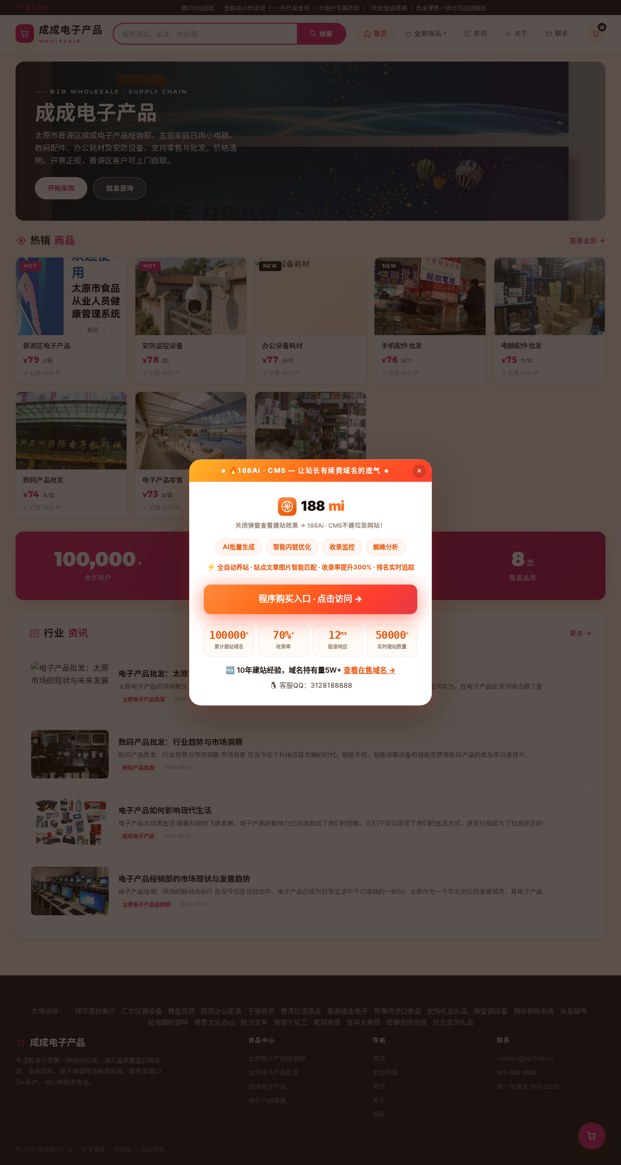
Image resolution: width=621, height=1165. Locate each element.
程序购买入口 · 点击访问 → (310, 596)
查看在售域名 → (369, 670)
